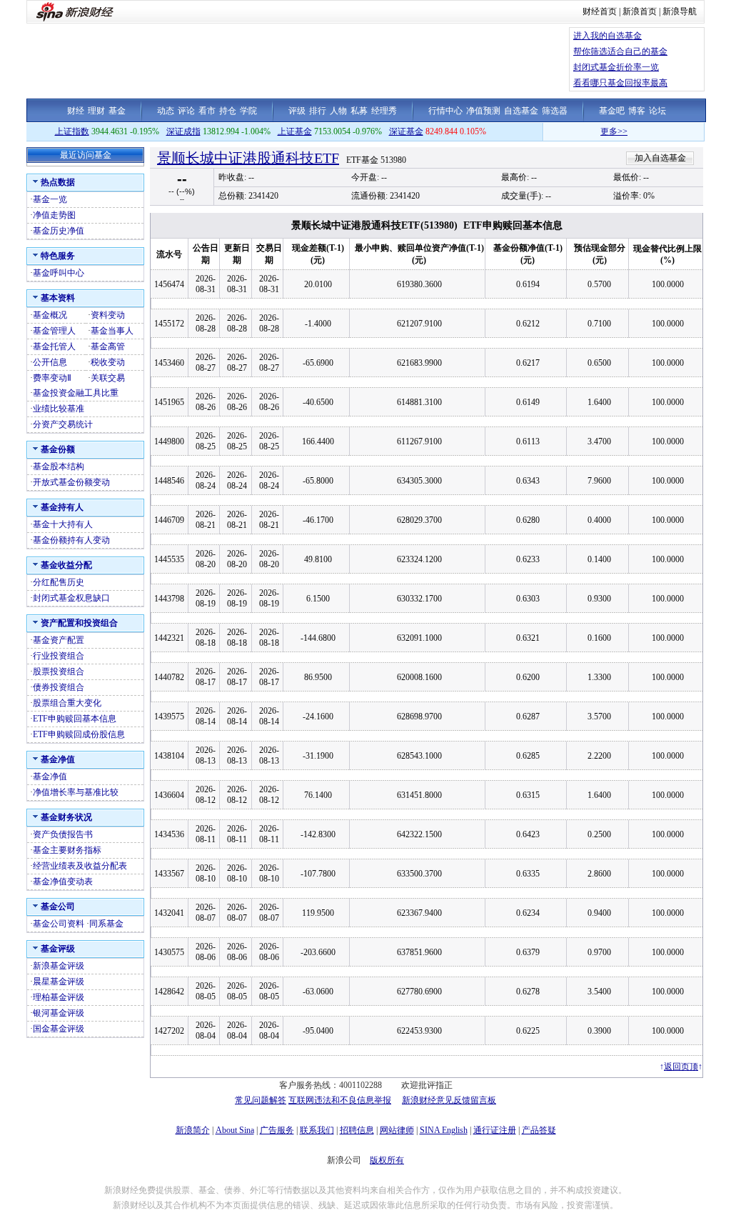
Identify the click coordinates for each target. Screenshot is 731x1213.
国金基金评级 (58, 1029)
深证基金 (406, 131)
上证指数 (72, 131)
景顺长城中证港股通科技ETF (248, 158)
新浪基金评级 (58, 966)
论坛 (657, 111)
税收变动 (108, 362)
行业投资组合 (58, 656)
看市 (207, 111)
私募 (359, 111)
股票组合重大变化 (67, 703)
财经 (75, 111)
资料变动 (108, 315)
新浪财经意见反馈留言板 (449, 1100)
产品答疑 (539, 1130)
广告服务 (277, 1130)
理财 (96, 111)
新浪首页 (639, 11)
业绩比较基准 (58, 409)
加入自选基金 (660, 158)
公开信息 (50, 362)
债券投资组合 (58, 687)
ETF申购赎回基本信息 (74, 719)
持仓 (227, 111)
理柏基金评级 (58, 997)
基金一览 (50, 199)
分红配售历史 (58, 582)
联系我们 (317, 1130)
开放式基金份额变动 (71, 482)
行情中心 (445, 111)
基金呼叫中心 (58, 273)
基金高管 (108, 346)
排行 (317, 111)
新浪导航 (679, 11)
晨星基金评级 (58, 982)
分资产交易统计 (63, 424)
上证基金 (295, 131)
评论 (186, 111)
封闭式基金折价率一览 (616, 67)
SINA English (444, 1130)
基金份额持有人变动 (71, 540)
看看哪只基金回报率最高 (620, 83)
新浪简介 (193, 1130)
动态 (165, 111)
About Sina (235, 1130)
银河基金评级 (58, 1013)
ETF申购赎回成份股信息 (79, 734)
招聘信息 (357, 1130)
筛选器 (555, 111)
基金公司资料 (58, 924)
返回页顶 (681, 1067)
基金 (117, 111)
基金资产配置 (58, 640)
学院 (248, 111)
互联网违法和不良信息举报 (339, 1100)
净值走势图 (54, 215)
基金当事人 (112, 331)
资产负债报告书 (63, 834)
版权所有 (387, 1160)
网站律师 (397, 1130)
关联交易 (108, 378)
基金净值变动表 (63, 882)
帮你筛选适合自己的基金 (620, 51)
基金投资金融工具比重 (76, 393)
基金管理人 (54, 331)
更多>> (601, 131)
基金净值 (50, 777)
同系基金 (106, 924)
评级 (297, 111)
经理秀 (384, 111)
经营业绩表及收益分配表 (80, 866)
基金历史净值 (58, 231)
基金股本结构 (58, 466)
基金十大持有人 (63, 524)
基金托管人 (54, 346)
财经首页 (600, 11)
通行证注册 (494, 1130)
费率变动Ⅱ (52, 378)
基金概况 (50, 315)
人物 (338, 111)
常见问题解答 (260, 1100)
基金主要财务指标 (67, 850)
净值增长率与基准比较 (76, 792)
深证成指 (183, 131)
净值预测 (483, 111)
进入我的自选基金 (607, 36)
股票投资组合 (58, 672)
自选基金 (521, 111)
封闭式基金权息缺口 (71, 598)
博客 (636, 111)
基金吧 (612, 111)
